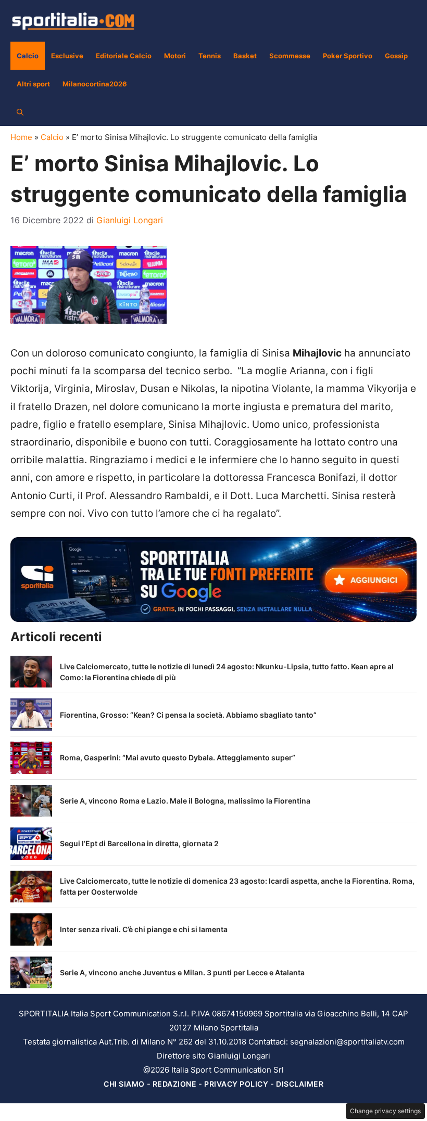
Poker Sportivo (347, 56)
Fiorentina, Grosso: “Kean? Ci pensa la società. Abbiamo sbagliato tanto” (188, 714)
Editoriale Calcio (124, 56)
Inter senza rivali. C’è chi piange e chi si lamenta (144, 929)
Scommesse (289, 56)
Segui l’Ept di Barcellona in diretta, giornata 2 (139, 843)
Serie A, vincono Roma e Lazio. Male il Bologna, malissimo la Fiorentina (185, 800)
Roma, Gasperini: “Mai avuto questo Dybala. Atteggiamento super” (177, 757)
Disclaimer (299, 1083)
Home (21, 137)
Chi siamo (124, 1083)
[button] (20, 112)
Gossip (396, 56)
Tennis (209, 56)
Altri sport (33, 84)
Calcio (28, 56)
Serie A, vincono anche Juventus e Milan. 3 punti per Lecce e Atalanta (182, 972)
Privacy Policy (236, 1083)
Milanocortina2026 (94, 84)
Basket (245, 56)
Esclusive (67, 56)
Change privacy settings (385, 1111)
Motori (175, 56)
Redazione (175, 1083)
